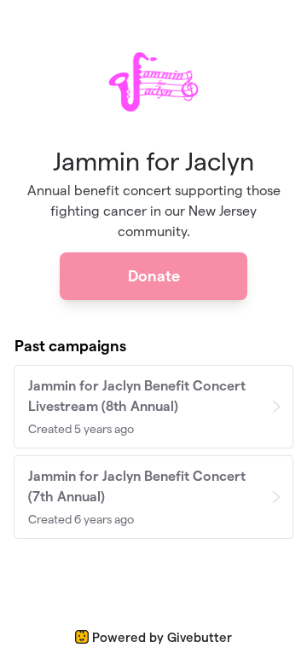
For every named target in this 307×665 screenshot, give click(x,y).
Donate (154, 276)
